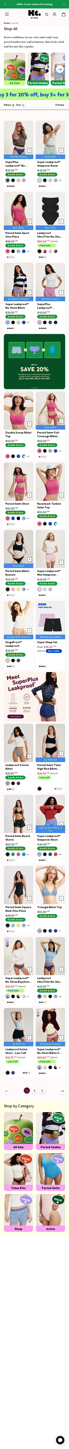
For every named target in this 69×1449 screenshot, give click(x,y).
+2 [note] (28, 456)
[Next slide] (60, 69)
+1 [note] (28, 589)
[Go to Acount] (54, 14)
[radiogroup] (15, 180)
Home (7, 23)
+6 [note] (60, 996)
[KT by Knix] (34, 14)
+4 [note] (60, 451)
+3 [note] (60, 180)
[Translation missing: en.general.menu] (7, 14)
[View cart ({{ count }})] (63, 14)
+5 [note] (28, 322)
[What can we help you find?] (46, 14)
